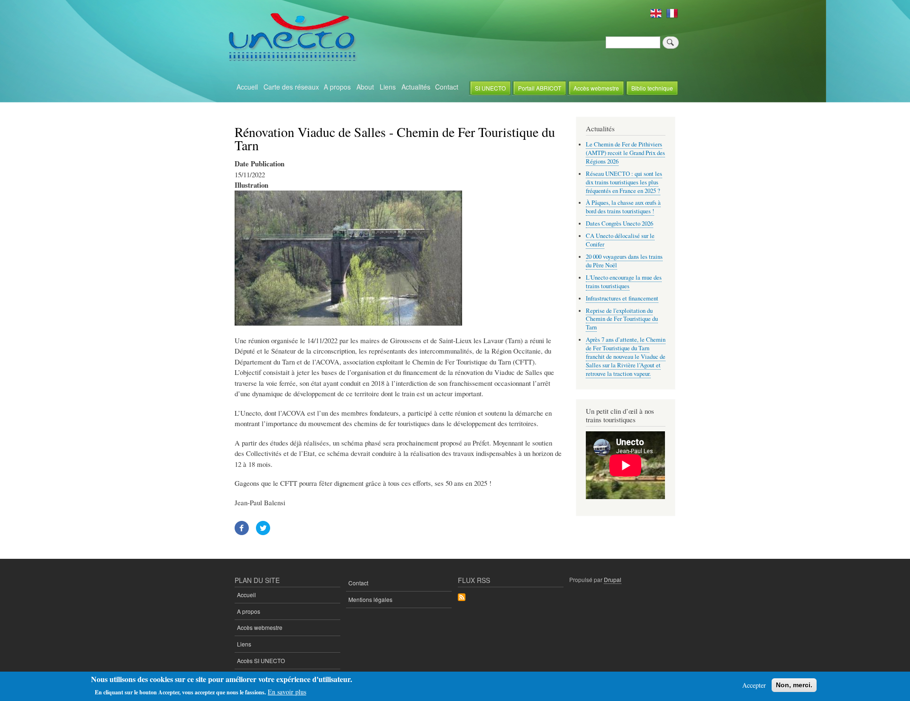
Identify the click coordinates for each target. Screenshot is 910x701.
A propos (337, 86)
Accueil (247, 86)
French (672, 13)
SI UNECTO (490, 88)
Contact (446, 86)
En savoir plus (287, 691)
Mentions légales (370, 599)
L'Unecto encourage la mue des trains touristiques (624, 281)
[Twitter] (263, 532)
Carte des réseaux (291, 86)
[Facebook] (242, 532)
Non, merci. (794, 685)
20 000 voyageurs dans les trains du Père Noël (624, 261)
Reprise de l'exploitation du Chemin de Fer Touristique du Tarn (622, 319)
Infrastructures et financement (622, 298)
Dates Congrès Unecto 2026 (619, 223)
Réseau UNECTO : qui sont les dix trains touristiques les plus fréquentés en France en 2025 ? (624, 182)
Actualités (415, 86)
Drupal (612, 579)
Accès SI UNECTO (261, 660)
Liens (388, 86)
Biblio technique (652, 88)
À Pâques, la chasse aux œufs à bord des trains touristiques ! (623, 207)
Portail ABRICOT (539, 88)
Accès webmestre (596, 88)
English (656, 13)
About (365, 86)
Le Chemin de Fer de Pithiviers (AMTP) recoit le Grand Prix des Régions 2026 (625, 152)
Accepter (754, 685)
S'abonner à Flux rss (461, 597)
